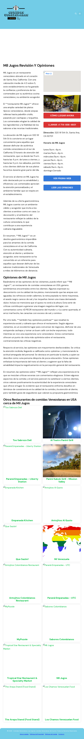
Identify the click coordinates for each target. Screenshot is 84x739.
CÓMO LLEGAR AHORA (62, 115)
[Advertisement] (42, 45)
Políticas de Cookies (51, 734)
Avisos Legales (24, 734)
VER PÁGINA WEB (62, 178)
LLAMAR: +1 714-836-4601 (62, 124)
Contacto (61, 734)
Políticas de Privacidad (37, 734)
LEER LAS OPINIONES (62, 187)
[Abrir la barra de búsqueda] (76, 14)
